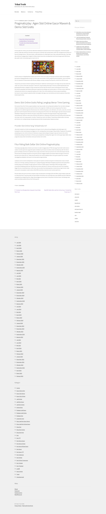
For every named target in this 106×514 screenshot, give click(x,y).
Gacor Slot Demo (21, 393)
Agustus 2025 (79, 91)
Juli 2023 (78, 151)
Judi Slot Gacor (20, 402)
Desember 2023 (79, 139)
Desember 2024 (79, 110)
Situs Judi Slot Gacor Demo (23, 421)
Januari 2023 (79, 166)
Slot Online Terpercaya (22, 460)
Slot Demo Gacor (21, 441)
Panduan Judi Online (22, 413)
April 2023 (78, 159)
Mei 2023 (78, 156)
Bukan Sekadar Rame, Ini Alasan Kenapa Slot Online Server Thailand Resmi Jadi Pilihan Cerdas (83, 54)
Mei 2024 (78, 127)
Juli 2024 (78, 122)
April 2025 (78, 100)
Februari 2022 (79, 183)
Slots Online (20, 471)
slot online (77, 206)
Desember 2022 (79, 168)
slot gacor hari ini (79, 209)
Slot (18, 435)
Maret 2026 (78, 73)
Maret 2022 (78, 181)
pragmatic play (20, 418)
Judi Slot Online (20, 404)
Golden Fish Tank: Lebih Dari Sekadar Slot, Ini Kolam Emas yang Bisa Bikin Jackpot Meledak (83, 48)
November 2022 (79, 171)
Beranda (17, 12)
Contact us (30, 12)
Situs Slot (19, 427)
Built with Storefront (27, 505)
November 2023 (79, 142)
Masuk (16, 489)
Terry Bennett (31, 20)
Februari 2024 (79, 134)
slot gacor (77, 194)
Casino (18, 388)
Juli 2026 (78, 66)
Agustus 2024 (79, 120)
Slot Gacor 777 (20, 452)
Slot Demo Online (21, 443)
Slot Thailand (20, 466)
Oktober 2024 (79, 115)
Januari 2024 (79, 137)
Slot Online (21, 185)
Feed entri (17, 491)
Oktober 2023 (79, 144)
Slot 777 (19, 438)
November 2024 (79, 112)
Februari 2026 (79, 76)
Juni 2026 (78, 69)
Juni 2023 (78, 154)
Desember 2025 (79, 81)
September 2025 (79, 88)
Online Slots (20, 407)
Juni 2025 (78, 95)
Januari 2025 (79, 108)
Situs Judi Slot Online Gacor (23, 424)
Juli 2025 (78, 93)
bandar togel (78, 212)
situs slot (77, 197)
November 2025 (79, 83)
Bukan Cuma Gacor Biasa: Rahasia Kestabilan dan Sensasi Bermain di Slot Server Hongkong (83, 43)
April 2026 (78, 71)
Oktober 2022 (79, 173)
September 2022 (79, 176)
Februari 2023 (79, 164)
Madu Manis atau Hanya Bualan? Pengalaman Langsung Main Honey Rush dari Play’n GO (83, 33)
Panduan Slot (20, 416)
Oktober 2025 (79, 86)
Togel (18, 474)
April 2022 (78, 178)
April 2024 (78, 129)
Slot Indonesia (20, 455)
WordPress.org (18, 494)
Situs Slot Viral (20, 432)
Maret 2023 (78, 161)
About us (23, 12)
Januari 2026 (79, 78)
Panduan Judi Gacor (21, 410)
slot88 (76, 200)
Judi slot (77, 221)
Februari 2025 (79, 105)
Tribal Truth (20, 4)
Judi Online (19, 399)
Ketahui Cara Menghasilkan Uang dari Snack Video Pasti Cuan (28, 191)
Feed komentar (18, 492)
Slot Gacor (19, 449)
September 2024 (79, 117)
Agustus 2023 (79, 149)
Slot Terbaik (20, 463)
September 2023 (79, 147)
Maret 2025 (78, 103)
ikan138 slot (77, 203)
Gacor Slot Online (21, 396)
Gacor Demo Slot (21, 391)
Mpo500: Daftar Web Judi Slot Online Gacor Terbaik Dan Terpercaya (57, 191)
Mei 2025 (78, 98)
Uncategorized (20, 477)
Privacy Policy (38, 12)
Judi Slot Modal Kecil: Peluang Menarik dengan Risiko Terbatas (83, 38)
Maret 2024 (78, 132)
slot (76, 215)
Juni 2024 (78, 125)
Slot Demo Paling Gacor (22, 446)
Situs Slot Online (21, 429)
